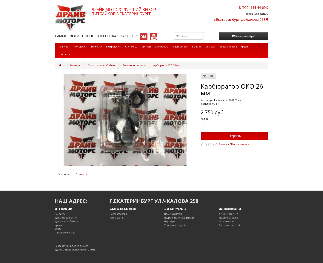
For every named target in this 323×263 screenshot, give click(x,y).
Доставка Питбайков (66, 221)
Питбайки (96, 46)
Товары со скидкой (175, 225)
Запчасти (65, 46)
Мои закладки (227, 221)
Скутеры (146, 46)
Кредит (245, 46)
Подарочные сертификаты (179, 217)
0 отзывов (224, 144)
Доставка (210, 46)
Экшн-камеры (180, 46)
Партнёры (170, 221)
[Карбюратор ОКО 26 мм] (125, 120)
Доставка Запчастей (66, 217)
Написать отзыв (240, 144)
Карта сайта (116, 217)
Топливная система (134, 65)
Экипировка (161, 46)
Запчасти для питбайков (101, 65)
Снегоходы (131, 46)
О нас (58, 228)
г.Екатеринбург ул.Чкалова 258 (240, 19)
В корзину (234, 136)
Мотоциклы (80, 46)
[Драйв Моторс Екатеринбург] (70, 17)
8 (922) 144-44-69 (253, 7)
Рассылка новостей (229, 225)
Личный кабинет (228, 214)
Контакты (65, 54)
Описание (63, 174)
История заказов (228, 217)
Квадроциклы (113, 46)
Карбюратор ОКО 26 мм (166, 65)
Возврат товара (228, 46)
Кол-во (204, 118)
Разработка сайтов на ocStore (71, 245)
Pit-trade (196, 46)
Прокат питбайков (65, 232)
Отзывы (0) (81, 174)
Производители (173, 214)
